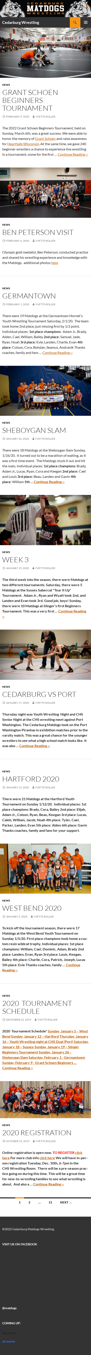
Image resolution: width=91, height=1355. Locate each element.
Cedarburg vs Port (39, 694)
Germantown (29, 295)
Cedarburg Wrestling (20, 22)
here (54, 263)
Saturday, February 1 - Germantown (56, 1057)
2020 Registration (37, 1132)
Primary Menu (85, 22)
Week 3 (15, 559)
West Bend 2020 (31, 907)
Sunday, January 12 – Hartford (35, 1036)
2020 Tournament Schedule (37, 1007)
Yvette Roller (45, 116)
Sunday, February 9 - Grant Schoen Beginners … (39, 1062)
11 (50, 1202)
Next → (66, 1202)
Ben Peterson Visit (38, 232)
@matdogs (9, 1308)
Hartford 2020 (30, 778)
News (6, 84)
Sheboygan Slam (34, 430)
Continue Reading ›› (73, 154)
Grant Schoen (45, 138)
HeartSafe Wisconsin (23, 144)
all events (8, 1341)
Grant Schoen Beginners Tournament (30, 100)
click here (47, 1158)
